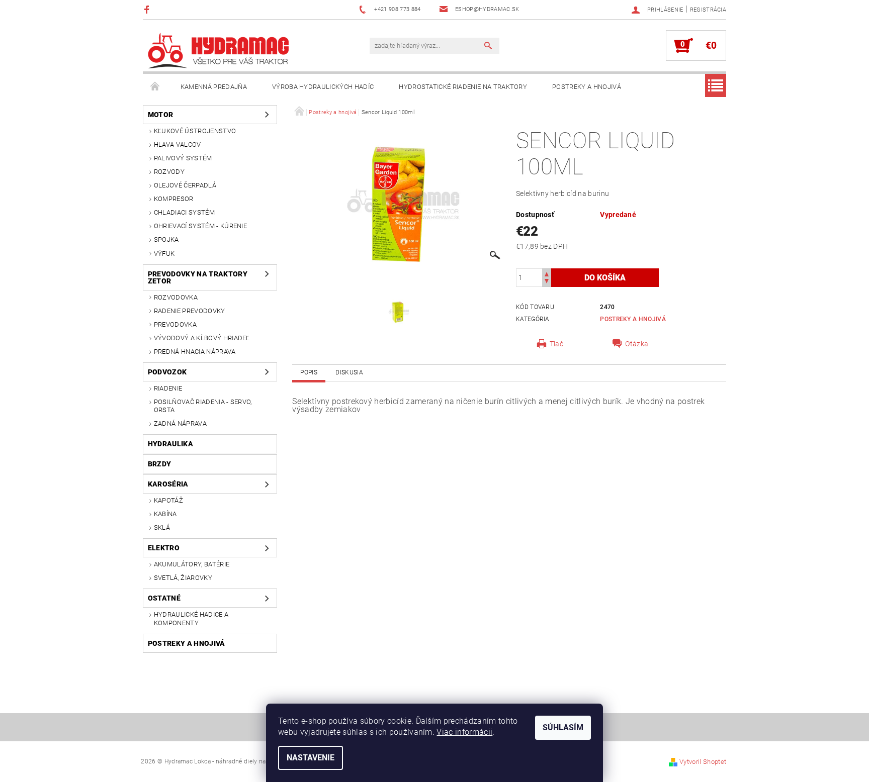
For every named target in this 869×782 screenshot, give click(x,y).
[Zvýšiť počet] (546, 273)
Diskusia (349, 372)
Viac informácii (464, 732)
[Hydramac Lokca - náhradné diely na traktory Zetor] (218, 50)
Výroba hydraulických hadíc (323, 86)
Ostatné (164, 598)
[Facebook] (148, 9)
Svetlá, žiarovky (183, 577)
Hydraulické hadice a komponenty (191, 618)
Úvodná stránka (155, 87)
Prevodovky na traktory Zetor (197, 277)
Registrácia (708, 10)
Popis (308, 372)
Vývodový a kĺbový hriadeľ (202, 338)
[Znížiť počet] (546, 282)
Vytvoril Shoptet (702, 761)
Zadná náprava (180, 423)
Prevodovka (175, 324)
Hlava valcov (177, 144)
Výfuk (164, 253)
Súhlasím (563, 727)
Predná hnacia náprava (195, 351)
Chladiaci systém (184, 212)
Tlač (556, 344)
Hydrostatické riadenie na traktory (463, 86)
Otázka (636, 344)
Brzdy (159, 464)
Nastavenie (310, 757)
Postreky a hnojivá (586, 86)
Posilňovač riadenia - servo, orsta (203, 406)
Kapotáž (168, 500)
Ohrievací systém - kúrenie (200, 226)
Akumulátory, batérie (191, 564)
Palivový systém (183, 158)
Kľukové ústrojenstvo (195, 131)
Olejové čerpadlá (185, 185)
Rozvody (169, 171)
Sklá (162, 527)
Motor (160, 115)
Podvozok (167, 372)
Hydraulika (170, 444)
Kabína (165, 514)
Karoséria (168, 484)
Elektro (164, 548)
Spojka (166, 239)
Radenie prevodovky (189, 311)
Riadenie (168, 388)
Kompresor (174, 199)
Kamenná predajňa (214, 86)
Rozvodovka (176, 297)
